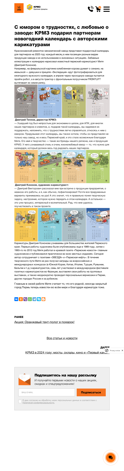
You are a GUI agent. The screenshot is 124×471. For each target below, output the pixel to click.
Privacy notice (115, 350)
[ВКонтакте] (16, 299)
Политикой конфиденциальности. (38, 402)
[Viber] (25, 299)
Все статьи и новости (62, 338)
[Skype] (39, 299)
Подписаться (91, 392)
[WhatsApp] (30, 299)
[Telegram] (34, 299)
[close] (122, 350)
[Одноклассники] (21, 299)
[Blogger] (43, 299)
